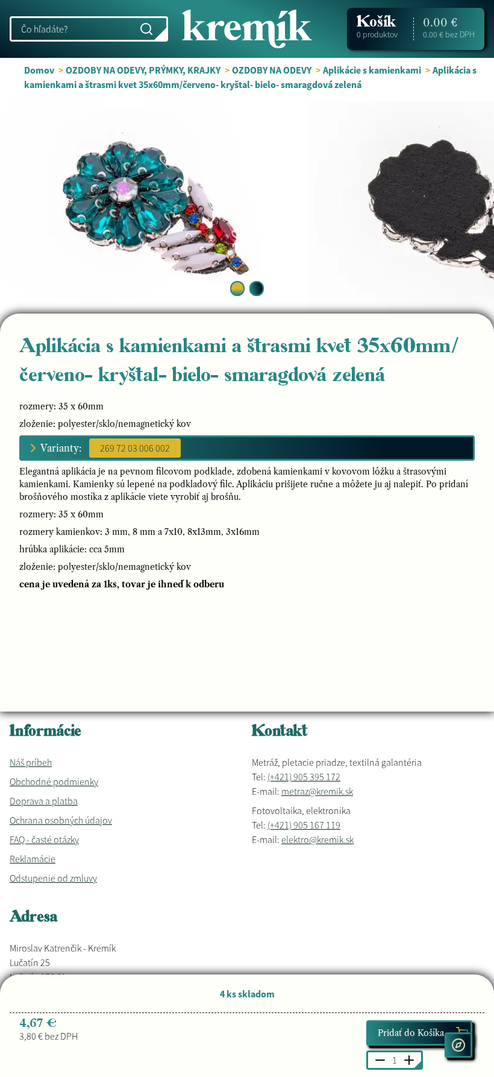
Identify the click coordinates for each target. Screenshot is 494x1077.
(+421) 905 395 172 (303, 777)
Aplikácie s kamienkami (372, 70)
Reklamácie (32, 859)
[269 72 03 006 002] (135, 448)
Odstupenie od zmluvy (53, 878)
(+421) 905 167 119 (303, 825)
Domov (39, 70)
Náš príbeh (31, 762)
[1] (256, 288)
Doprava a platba (44, 801)
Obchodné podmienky (54, 781)
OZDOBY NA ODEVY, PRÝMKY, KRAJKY (143, 70)
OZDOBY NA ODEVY (271, 70)
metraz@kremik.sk (317, 791)
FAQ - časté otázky (44, 839)
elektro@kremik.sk (317, 839)
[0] (237, 288)
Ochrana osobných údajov (61, 820)
